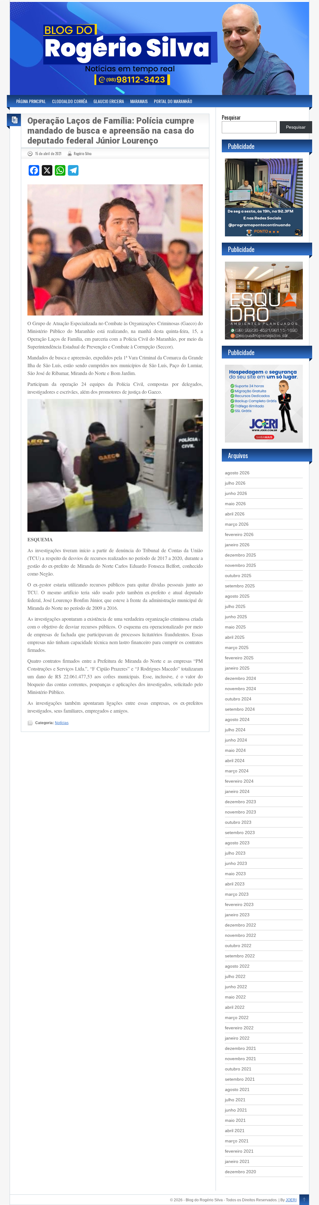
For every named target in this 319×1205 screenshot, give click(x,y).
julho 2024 (235, 729)
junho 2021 (236, 1110)
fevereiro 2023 (239, 904)
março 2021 (237, 1140)
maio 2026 (235, 503)
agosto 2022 (237, 966)
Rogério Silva (83, 153)
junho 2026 (236, 493)
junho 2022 (236, 986)
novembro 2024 (240, 688)
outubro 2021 (238, 1068)
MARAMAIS (139, 101)
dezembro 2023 (240, 801)
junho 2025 (236, 616)
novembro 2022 (240, 935)
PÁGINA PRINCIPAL (31, 101)
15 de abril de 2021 (48, 153)
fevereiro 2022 (239, 1027)
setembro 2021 (240, 1079)
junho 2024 (236, 740)
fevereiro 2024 (239, 781)
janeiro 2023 (237, 914)
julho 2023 (235, 853)
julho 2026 (235, 483)
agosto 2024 (237, 719)
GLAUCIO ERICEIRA (108, 101)
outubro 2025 (238, 575)
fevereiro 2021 (239, 1151)
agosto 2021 (237, 1089)
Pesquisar (231, 117)
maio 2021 (235, 1120)
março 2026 (237, 524)
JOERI (291, 1200)
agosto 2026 (237, 472)
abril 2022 (235, 1007)
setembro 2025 (240, 585)
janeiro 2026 (237, 544)
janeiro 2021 (237, 1161)
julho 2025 (235, 606)
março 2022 (237, 1017)
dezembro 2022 (240, 925)
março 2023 (237, 894)
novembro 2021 (240, 1058)
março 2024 (237, 770)
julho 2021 (235, 1099)
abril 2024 (235, 760)
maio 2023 (235, 873)
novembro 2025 (240, 565)
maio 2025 (235, 626)
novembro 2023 (240, 811)
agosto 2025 (237, 596)
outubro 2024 (238, 698)
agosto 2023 (237, 842)
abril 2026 (235, 513)
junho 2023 (236, 863)
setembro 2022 (240, 955)
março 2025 (237, 647)
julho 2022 (235, 976)
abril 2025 (235, 637)
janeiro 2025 (237, 668)
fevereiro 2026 (239, 534)
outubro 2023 (238, 822)
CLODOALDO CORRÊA (69, 101)
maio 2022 (235, 996)
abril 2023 (235, 883)
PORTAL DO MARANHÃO (173, 101)
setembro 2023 (240, 832)
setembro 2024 (240, 709)
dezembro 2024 (240, 678)
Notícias (62, 723)
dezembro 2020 (240, 1171)
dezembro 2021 (240, 1048)
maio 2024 (235, 750)
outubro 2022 (238, 945)
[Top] (304, 1200)
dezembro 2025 (240, 555)
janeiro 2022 (237, 1038)
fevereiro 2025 (239, 657)
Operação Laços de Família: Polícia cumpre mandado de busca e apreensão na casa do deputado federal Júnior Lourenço (110, 131)
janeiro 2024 (237, 791)
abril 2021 (235, 1130)
